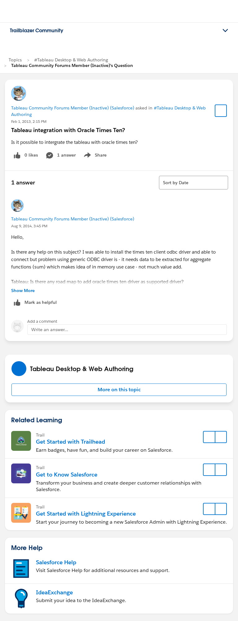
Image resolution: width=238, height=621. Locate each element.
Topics (15, 60)
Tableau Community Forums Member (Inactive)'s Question (72, 65)
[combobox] (193, 182)
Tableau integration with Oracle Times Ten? (68, 130)
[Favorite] (221, 110)
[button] (119, 390)
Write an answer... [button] (49, 329)
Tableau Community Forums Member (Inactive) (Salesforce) (72, 108)
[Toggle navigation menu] (225, 31)
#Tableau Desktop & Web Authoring (71, 60)
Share (94, 156)
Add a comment (42, 321)
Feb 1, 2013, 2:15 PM (28, 121)
